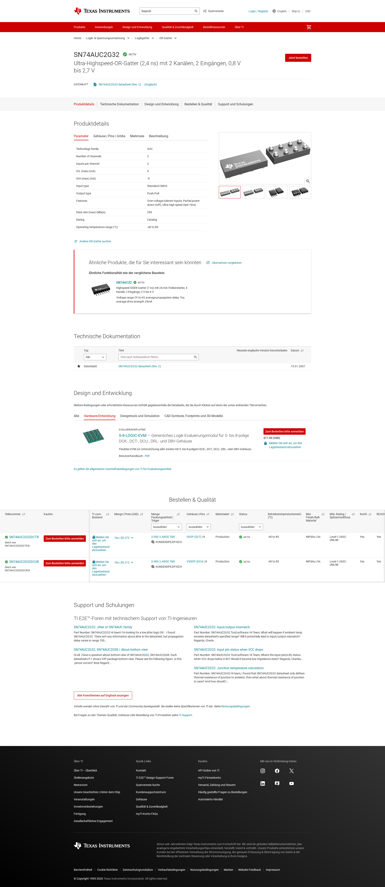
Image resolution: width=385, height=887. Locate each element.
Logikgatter (142, 38)
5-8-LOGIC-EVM (132, 435)
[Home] (102, 11)
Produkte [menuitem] (79, 27)
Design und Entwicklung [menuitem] (137, 27)
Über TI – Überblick (85, 770)
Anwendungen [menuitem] (104, 27)
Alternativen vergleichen (227, 262)
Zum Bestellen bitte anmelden (284, 431)
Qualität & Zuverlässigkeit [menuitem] (178, 27)
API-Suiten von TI (208, 770)
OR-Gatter (165, 38)
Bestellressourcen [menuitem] (214, 27)
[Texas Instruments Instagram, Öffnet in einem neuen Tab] (262, 772)
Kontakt (141, 770)
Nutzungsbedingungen (235, 706)
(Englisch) (150, 84)
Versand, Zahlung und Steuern (217, 785)
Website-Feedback (249, 869)
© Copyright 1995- (88, 878)
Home (77, 38)
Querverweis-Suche (148, 785)
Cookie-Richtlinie (107, 869)
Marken (228, 869)
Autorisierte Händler (210, 799)
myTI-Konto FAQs (147, 813)
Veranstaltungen (84, 799)
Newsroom (80, 785)
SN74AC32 (124, 282)
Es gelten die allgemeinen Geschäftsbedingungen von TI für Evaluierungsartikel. (123, 469)
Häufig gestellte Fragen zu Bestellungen (222, 792)
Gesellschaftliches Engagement (93, 821)
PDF (147, 456)
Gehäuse (141, 799)
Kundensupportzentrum (151, 792)
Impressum (273, 869)
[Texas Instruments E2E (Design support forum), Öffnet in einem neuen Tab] (277, 785)
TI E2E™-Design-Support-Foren (155, 777)
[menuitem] (309, 27)
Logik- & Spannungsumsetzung (105, 38)
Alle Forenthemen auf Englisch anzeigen (103, 695)
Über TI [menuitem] (239, 27)
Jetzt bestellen (298, 57)
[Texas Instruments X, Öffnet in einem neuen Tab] (291, 772)
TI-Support (185, 715)
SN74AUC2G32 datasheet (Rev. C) (120, 84)
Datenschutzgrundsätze (138, 869)
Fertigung (80, 813)
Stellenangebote (84, 777)
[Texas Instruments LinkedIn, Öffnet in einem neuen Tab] (262, 785)
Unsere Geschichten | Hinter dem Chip (97, 792)
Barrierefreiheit (83, 869)
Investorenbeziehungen (88, 806)
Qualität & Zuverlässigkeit (152, 806)
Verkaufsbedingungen (171, 869)
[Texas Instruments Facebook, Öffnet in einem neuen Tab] (277, 772)
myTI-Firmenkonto (209, 777)
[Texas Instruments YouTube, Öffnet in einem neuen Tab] (291, 785)
